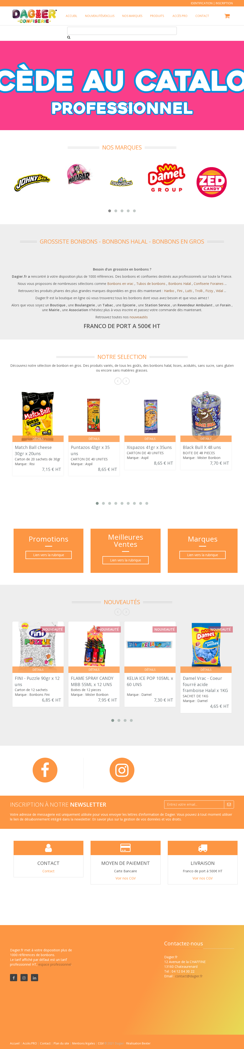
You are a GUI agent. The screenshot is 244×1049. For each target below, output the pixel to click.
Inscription (224, 3)
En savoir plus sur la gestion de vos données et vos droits (136, 819)
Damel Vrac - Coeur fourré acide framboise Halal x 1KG (205, 684)
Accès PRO (30, 1043)
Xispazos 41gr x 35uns (149, 447)
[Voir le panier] (227, 16)
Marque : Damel (139, 694)
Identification (202, 3)
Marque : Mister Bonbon (201, 457)
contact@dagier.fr (189, 976)
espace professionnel (54, 964)
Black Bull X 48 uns (202, 447)
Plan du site (62, 1043)
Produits (157, 16)
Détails (38, 439)
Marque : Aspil (81, 464)
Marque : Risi (25, 464)
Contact (48, 871)
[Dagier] (33, 12)
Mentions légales (84, 1043)
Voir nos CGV (126, 878)
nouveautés (139, 317)
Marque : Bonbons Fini (32, 694)
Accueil (15, 1043)
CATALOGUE (122, 107)
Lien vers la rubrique (48, 555)
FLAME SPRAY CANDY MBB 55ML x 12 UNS (92, 681)
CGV (101, 1043)
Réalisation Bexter (138, 1043)
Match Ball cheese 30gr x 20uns (33, 450)
